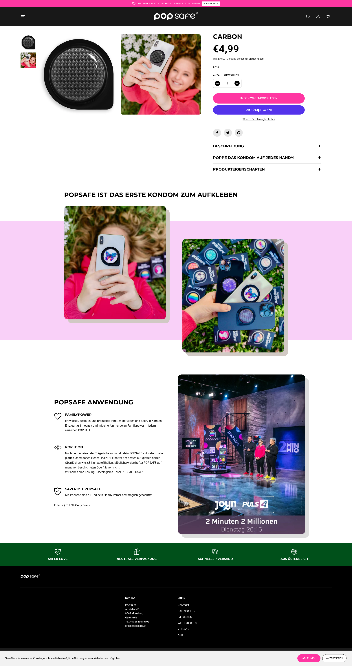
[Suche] (308, 16)
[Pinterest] (239, 133)
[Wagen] (328, 16)
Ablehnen (309, 658)
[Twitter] (228, 133)
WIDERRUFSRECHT (189, 623)
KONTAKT (183, 605)
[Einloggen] (318, 16)
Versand (231, 58)
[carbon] (161, 74)
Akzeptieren (334, 658)
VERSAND (183, 628)
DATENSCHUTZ (186, 611)
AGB (180, 635)
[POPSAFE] (176, 16)
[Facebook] (217, 133)
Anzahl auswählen (226, 75)
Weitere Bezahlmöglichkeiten (259, 119)
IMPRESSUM (185, 617)
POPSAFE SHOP (210, 3)
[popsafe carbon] (78, 74)
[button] (23, 16)
